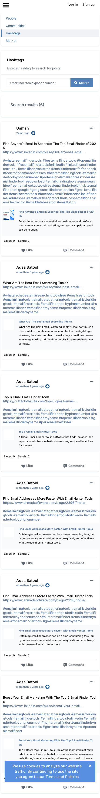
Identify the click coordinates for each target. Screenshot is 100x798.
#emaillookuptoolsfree (34, 185)
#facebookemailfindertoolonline (62, 194)
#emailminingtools (16, 299)
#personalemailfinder (55, 422)
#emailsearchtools (23, 194)
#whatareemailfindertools (22, 160)
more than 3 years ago (30, 272)
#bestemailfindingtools (64, 173)
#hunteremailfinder (56, 617)
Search (84, 83)
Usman (22, 128)
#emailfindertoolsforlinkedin (62, 515)
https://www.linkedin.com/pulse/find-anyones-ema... (43, 152)
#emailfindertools (26, 304)
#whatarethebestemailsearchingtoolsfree (34, 295)
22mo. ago (23, 133)
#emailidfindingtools (61, 181)
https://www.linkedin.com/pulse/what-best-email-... (43, 287)
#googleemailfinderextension (52, 190)
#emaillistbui (66, 202)
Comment (76, 250)
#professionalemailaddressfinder (65, 177)
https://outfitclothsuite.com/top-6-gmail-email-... (40, 401)
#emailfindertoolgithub (69, 185)
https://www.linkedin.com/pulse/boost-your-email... (42, 706)
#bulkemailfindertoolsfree (30, 169)
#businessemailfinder (76, 198)
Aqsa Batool (27, 267)
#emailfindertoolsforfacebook (73, 169)
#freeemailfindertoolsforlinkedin (41, 164)
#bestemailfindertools (59, 160)
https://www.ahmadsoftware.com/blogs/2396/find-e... (45, 503)
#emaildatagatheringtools (50, 299)
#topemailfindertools (74, 308)
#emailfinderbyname (42, 308)
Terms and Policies (62, 776)
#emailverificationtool (43, 198)
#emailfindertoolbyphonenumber (65, 304)
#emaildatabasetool (41, 202)
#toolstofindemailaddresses (24, 173)
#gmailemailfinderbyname (62, 621)
